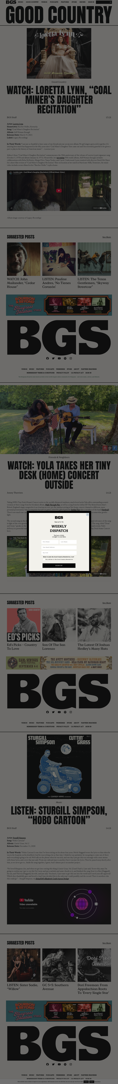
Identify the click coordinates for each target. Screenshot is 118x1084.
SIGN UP (59, 565)
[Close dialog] (87, 514)
